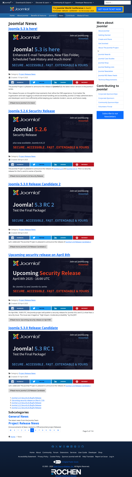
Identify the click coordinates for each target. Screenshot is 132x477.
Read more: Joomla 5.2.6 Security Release (27, 176)
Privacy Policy (43, 456)
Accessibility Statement (27, 456)
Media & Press (83, 15)
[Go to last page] (58, 430)
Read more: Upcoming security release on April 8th (31, 320)
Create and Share (105, 39)
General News (18, 416)
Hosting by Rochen (66, 476)
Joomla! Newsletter (105, 71)
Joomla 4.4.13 (72, 169)
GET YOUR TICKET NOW (109, 9)
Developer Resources (83, 2)
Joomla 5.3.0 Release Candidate (33, 328)
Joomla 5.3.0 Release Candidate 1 (78, 386)
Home (12, 15)
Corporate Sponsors (106, 98)
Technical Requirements (107, 80)
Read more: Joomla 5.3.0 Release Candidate (28, 390)
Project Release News (27, 74)
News (61, 15)
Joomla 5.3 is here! (22, 28)
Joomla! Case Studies (106, 58)
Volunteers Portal (105, 106)
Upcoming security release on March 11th (28, 400)
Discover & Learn (42, 2)
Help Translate (88, 456)
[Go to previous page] (14, 430)
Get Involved (103, 43)
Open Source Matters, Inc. (63, 466)
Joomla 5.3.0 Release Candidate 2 (34, 184)
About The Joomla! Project (108, 48)
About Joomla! (22, 15)
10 (50, 430)
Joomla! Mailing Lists (106, 67)
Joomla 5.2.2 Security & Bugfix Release (26, 408)
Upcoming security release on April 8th (39, 254)
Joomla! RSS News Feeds (107, 75)
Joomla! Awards (104, 54)
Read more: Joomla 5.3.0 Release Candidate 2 (28, 247)
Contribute (70, 15)
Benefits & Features (38, 15)
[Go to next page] (54, 430)
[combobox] (117, 3)
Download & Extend (24, 2)
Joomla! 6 (52, 15)
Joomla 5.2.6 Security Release (31, 111)
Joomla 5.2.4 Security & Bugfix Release (26, 403)
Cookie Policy (55, 456)
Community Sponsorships (108, 102)
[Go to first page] (10, 430)
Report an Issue (101, 456)
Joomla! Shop (103, 63)
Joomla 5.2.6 (58, 169)
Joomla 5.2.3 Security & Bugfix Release (26, 405)
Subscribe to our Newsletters (110, 115)
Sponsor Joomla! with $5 (71, 456)
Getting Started (104, 35)
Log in (111, 456)
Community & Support (62, 2)
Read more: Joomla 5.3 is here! (23, 103)
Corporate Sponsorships (108, 94)
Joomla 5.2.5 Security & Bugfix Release (26, 398)
